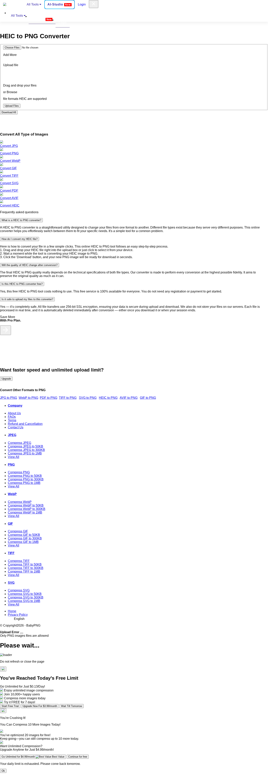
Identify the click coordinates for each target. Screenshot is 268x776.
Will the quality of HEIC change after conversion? (29, 265)
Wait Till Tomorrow (71, 706)
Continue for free (77, 756)
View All (13, 457)
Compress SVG (19, 590)
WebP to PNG (28, 397)
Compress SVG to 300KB (25, 597)
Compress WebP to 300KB (26, 509)
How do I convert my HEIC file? (19, 239)
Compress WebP (20, 502)
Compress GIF (18, 531)
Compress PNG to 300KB (26, 479)
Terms (12, 420)
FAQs (12, 416)
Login (82, 4)
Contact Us (15, 427)
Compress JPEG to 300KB (26, 450)
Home (12, 611)
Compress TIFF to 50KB (25, 564)
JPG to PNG (8, 397)
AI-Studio (59, 4)
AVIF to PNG (129, 397)
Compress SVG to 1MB (24, 601)
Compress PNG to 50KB (25, 475)
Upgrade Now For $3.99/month (40, 706)
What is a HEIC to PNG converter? (21, 220)
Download (9, 112)
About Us (14, 413)
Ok (3, 770)
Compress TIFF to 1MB (24, 571)
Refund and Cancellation (25, 423)
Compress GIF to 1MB (23, 542)
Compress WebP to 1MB (25, 512)
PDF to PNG (48, 397)
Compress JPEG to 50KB (25, 446)
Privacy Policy (18, 614)
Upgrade (6, 378)
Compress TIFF (19, 561)
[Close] (21, 633)
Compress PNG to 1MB (24, 483)
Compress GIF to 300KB (25, 538)
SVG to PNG (88, 397)
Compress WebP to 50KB (26, 505)
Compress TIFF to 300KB (25, 568)
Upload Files (12, 105)
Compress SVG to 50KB (25, 594)
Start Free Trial (10, 706)
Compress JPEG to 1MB (25, 453)
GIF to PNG (148, 397)
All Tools (33, 4)
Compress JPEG (19, 442)
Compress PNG (19, 472)
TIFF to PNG (68, 397)
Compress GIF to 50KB (24, 534)
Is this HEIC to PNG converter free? (22, 283)
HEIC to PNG (108, 397)
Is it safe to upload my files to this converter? (27, 299)
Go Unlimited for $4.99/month (33, 756)
